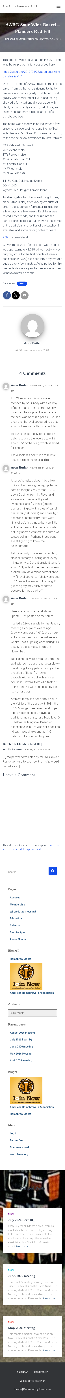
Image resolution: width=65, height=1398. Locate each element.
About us (15, 897)
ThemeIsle (45, 1389)
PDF (5, 237)
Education (16, 918)
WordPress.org (19, 1154)
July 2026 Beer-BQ (21, 1039)
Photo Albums (18, 939)
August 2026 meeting (22, 1032)
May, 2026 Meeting (21, 1053)
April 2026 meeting (21, 1060)
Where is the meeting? (23, 911)
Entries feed (17, 1140)
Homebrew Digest (20, 958)
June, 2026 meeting (21, 1046)
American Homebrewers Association (32, 992)
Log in (13, 1133)
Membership (17, 904)
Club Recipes (17, 932)
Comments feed (19, 1147)
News (22, 284)
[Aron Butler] (32, 325)
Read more (22, 1246)
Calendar (15, 925)
